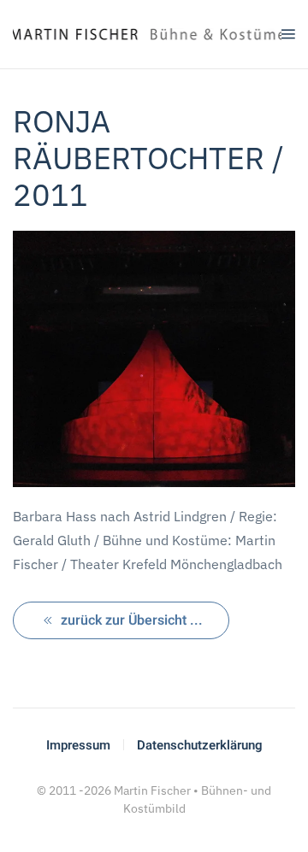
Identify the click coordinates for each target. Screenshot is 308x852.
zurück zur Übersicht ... (132, 620)
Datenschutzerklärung (200, 745)
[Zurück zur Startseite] (147, 34)
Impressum (78, 745)
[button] (288, 34)
